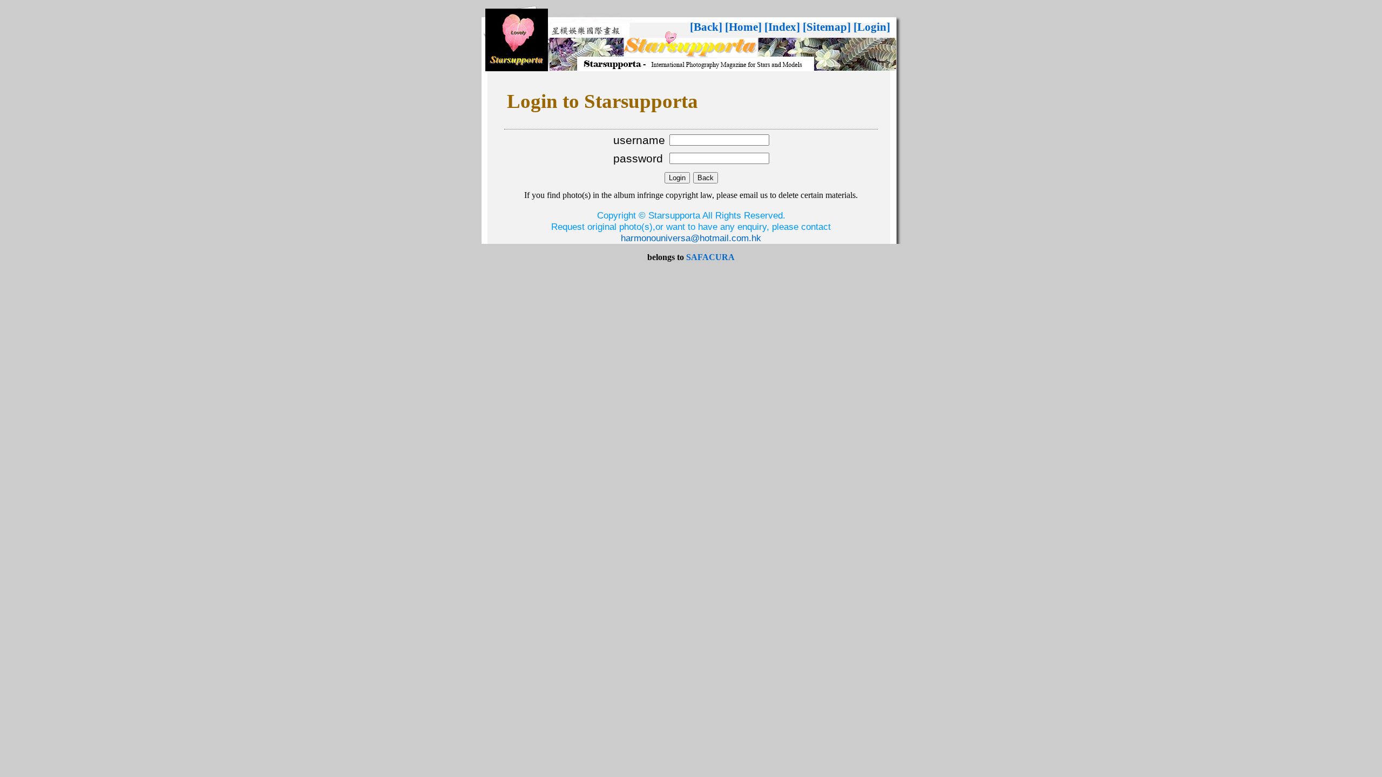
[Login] (871, 27)
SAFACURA (710, 257)
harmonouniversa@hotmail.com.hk (691, 238)
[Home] (743, 27)
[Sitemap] (827, 27)
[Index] (782, 27)
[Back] (706, 27)
